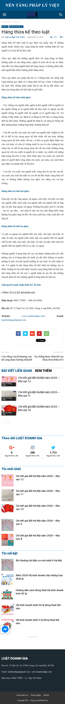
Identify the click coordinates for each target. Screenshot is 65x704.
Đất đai (46, 695)
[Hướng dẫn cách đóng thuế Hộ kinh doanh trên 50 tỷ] (8, 595)
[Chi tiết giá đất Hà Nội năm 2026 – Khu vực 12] (9, 381)
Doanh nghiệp (36, 695)
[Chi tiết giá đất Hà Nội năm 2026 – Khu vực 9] (8, 525)
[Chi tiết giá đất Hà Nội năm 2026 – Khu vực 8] (8, 540)
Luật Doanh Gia (22, 695)
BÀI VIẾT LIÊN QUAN (17, 371)
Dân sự (16, 22)
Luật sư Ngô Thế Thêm (15, 37)
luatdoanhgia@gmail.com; (19, 672)
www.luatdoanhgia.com (33, 316)
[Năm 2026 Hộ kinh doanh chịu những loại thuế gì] (8, 580)
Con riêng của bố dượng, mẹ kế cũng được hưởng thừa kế (17, 358)
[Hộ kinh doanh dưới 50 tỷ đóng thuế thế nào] (8, 609)
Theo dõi (11, 446)
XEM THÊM (43, 371)
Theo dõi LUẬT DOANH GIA (22, 438)
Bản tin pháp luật (7, 384)
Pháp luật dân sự (16, 27)
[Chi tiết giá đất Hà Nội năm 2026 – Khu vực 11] (9, 396)
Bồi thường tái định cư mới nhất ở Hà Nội (39, 560)
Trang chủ (6, 22)
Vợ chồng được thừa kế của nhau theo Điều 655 (48, 358)
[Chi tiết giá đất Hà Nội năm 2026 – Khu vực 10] (9, 410)
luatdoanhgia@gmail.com (14, 320)
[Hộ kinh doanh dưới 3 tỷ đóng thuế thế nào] (8, 624)
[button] (61, 15)
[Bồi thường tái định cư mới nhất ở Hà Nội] (8, 565)
